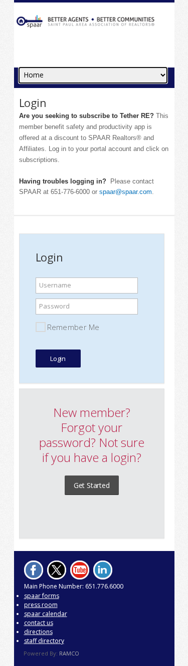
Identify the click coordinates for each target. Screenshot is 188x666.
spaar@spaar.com (125, 192)
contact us (38, 622)
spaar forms (41, 596)
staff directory (44, 640)
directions (38, 632)
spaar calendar (45, 614)
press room (41, 604)
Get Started (92, 485)
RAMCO (69, 653)
